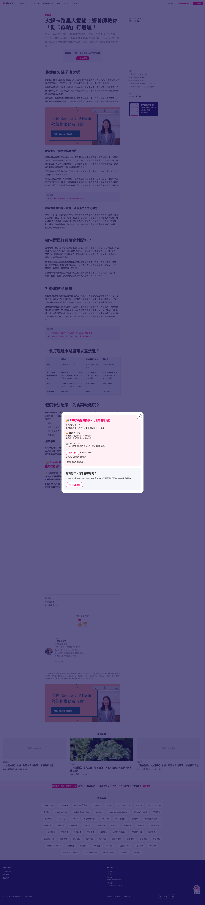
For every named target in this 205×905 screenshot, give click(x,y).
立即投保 (72, 453)
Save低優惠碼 (74, 485)
